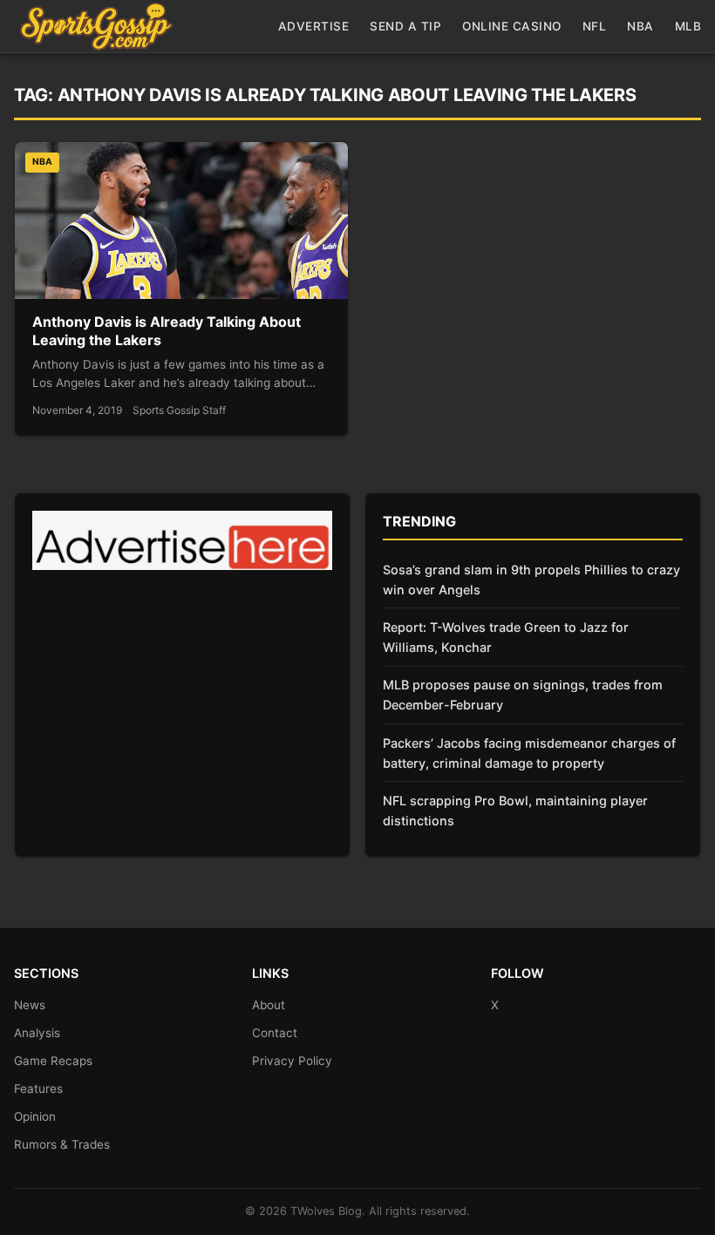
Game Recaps (53, 1061)
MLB (688, 26)
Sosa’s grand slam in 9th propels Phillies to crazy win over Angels (531, 579)
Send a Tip (405, 26)
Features (38, 1089)
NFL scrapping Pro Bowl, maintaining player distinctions (515, 810)
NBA (640, 26)
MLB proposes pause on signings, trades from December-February (523, 694)
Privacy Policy (292, 1061)
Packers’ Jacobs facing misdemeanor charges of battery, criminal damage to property (529, 753)
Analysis (37, 1033)
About (268, 1005)
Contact (274, 1033)
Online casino (512, 26)
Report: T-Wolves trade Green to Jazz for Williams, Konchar (506, 637)
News (29, 1005)
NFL (594, 26)
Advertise (314, 26)
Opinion (35, 1116)
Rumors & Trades (62, 1144)
